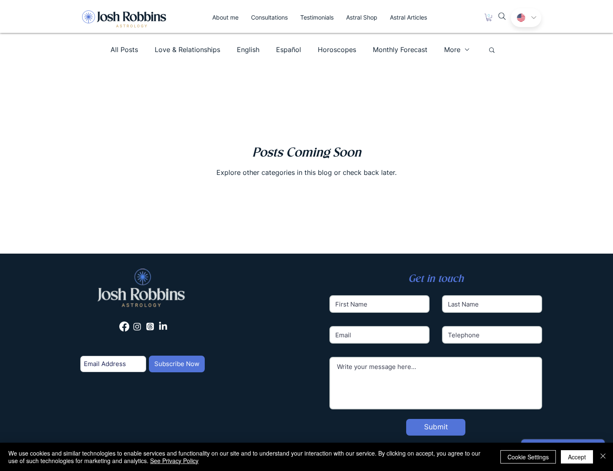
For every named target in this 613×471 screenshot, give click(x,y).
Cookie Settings (528, 457)
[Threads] (150, 326)
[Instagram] (137, 326)
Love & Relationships (187, 49)
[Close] (603, 456)
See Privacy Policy (174, 460)
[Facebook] (124, 326)
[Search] (502, 16)
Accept (577, 457)
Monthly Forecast (400, 49)
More (452, 49)
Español (288, 49)
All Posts (124, 49)
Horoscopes (337, 49)
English (248, 49)
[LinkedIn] (163, 326)
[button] (489, 17)
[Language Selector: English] (526, 17)
